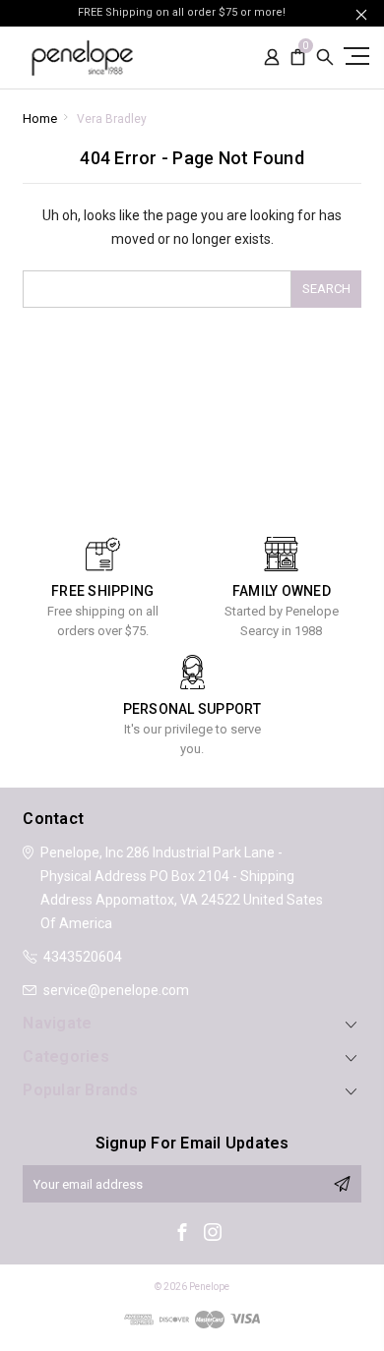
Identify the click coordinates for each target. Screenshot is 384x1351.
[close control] (361, 14)
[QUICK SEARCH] (325, 58)
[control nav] (354, 55)
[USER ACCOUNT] (272, 58)
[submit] (341, 1184)
